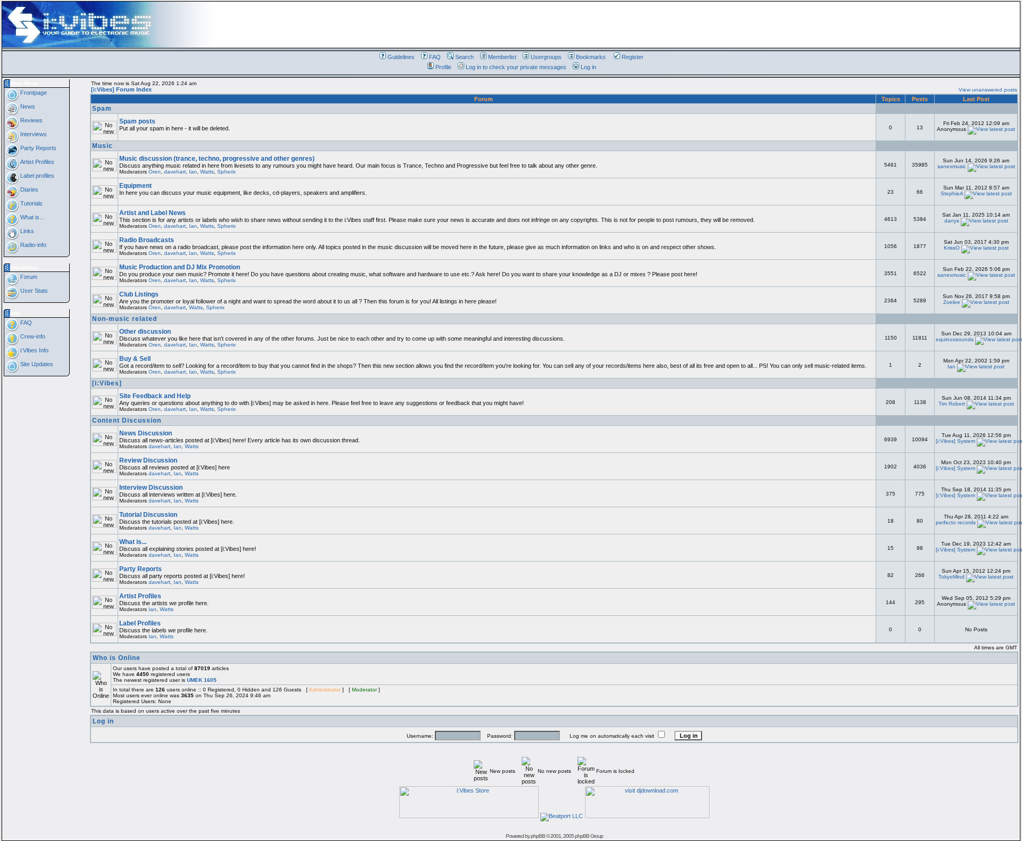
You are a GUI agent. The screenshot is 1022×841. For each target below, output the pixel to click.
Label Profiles (140, 623)
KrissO (952, 248)
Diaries (28, 189)
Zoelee (951, 302)
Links (26, 231)
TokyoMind (951, 577)
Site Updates (36, 364)
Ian (193, 172)
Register (633, 57)
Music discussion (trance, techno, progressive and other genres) (217, 158)
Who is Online (117, 658)
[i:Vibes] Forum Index (121, 89)
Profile (443, 67)
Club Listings (139, 294)
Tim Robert (951, 404)
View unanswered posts (988, 90)
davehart (175, 172)
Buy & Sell (135, 358)
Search (464, 57)
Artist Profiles (36, 162)
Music (102, 146)
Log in (588, 67)
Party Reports (37, 148)
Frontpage (33, 92)
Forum (28, 277)
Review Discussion (148, 460)
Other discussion (145, 331)
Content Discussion (126, 420)
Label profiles (36, 175)
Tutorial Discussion (148, 514)
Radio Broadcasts (146, 240)
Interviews (33, 134)
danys (951, 221)
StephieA (952, 193)
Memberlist (502, 57)
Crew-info (32, 336)
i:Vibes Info (33, 350)
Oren (155, 172)
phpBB (538, 836)
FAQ (435, 57)
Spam (102, 108)
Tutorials (31, 203)
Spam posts (137, 121)
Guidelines (401, 57)
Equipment (135, 185)
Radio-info (32, 245)
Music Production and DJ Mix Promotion (179, 267)
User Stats (33, 290)
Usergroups (546, 57)
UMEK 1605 (202, 680)
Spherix (226, 172)
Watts (207, 172)
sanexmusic (951, 166)
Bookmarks (591, 57)
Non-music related (124, 319)
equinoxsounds (955, 339)
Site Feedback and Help (155, 396)
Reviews (31, 120)
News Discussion (145, 433)
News (27, 106)
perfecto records (956, 522)
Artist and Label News (152, 213)
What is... (31, 217)
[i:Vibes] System (955, 441)
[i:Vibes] (107, 383)
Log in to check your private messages (516, 67)
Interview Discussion (151, 487)
